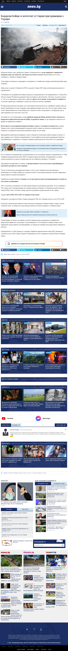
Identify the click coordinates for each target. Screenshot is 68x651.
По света (3, 505)
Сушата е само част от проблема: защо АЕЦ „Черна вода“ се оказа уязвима (33, 404)
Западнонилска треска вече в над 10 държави (15, 523)
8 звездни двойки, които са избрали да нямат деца (38, 578)
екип (49, 649)
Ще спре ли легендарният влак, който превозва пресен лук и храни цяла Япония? (11, 569)
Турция (5, 254)
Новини (8, 1)
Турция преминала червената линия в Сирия (54, 276)
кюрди (13, 254)
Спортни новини (27, 1)
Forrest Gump (14, 430)
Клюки (20, 1)
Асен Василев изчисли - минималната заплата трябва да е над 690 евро (56, 515)
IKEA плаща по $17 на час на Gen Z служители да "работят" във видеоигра (11, 577)
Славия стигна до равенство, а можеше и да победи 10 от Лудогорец (56, 577)
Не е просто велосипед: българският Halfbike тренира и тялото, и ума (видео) (32, 570)
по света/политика (25, 254)
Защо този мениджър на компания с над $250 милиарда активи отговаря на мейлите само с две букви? (11, 588)
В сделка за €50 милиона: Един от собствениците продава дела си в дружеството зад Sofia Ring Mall (54, 338)
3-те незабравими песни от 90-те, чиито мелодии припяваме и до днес (55, 366)
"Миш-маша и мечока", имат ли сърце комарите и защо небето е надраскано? (12, 460)
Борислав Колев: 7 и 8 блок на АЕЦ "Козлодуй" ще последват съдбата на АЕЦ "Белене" (56, 501)
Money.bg (10, 646)
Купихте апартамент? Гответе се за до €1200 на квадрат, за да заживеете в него (33, 337)
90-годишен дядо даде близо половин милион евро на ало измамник (14, 502)
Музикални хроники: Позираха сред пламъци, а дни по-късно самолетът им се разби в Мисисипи (12, 405)
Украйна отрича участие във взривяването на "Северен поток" (15, 529)
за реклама (30, 649)
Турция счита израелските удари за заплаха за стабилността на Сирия (33, 277)
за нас (37, 649)
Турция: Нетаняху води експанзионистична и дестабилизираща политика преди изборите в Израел (12, 278)
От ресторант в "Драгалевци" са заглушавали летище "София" (55, 527)
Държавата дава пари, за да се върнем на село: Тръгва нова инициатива (55, 495)
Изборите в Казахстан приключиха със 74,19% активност (15, 518)
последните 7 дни (43, 483)
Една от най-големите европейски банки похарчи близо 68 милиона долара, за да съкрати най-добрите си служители (11, 615)
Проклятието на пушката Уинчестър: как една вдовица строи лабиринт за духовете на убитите (55, 405)
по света (17, 254)
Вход (65, 1)
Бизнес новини (14, 1)
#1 (65, 429)
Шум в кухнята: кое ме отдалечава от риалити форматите (32, 460)
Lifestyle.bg (17, 646)
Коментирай (60, 425)
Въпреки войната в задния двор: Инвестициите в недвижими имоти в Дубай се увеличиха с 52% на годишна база (11, 601)
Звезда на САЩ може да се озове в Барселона (61, 586)
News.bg (4, 646)
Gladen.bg (32, 646)
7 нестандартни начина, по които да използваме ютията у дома (33, 587)
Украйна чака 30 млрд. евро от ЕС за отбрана (14, 534)
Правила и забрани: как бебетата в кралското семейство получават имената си (10, 367)
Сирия (38, 25)
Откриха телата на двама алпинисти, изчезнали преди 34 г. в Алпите (56, 508)
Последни (9, 509)
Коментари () (62, 25)
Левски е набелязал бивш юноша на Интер (60, 594)
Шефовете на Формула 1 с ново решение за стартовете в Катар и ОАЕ (56, 604)
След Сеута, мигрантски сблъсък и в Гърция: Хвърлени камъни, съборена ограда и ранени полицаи (12, 308)
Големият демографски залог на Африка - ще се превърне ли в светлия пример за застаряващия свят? (54, 309)
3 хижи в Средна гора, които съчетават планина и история (34, 366)
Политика (45, 25)
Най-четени (25, 509)
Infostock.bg (40, 646)
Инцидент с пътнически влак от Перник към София (33, 306)
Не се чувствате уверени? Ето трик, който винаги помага (55, 459)
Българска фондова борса (40, 1)
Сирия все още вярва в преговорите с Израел (14, 512)
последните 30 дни (59, 483)
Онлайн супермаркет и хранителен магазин (22, 541)
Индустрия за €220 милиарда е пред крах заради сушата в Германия (12, 336)
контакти (43, 649)
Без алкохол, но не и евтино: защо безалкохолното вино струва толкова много (33, 607)
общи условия (21, 649)
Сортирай (14, 425)
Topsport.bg (25, 646)
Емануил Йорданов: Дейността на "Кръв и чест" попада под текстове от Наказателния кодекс (57, 522)
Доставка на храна (34, 1)
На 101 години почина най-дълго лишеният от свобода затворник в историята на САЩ (57, 488)
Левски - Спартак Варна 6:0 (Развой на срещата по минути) (55, 569)
